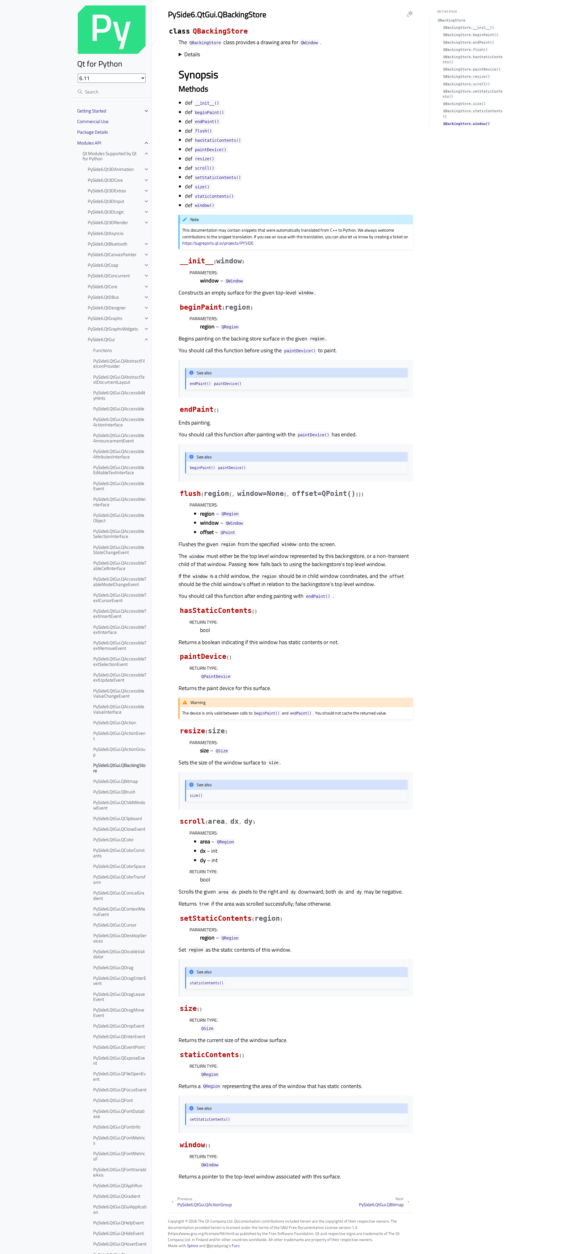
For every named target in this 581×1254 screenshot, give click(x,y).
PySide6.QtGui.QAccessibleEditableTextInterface (118, 470)
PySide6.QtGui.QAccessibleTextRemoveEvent (119, 645)
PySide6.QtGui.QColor (113, 839)
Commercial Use (93, 121)
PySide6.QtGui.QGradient (116, 1196)
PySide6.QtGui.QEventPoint (119, 1047)
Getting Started (91, 110)
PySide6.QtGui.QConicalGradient (118, 895)
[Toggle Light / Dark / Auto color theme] (409, 14)
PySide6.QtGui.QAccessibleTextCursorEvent (119, 597)
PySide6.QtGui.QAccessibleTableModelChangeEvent (119, 581)
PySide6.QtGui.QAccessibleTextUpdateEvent (119, 677)
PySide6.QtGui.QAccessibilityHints (119, 395)
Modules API (89, 142)
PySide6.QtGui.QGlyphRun (117, 1185)
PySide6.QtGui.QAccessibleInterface (119, 502)
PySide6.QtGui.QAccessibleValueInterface (118, 709)
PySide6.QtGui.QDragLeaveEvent (119, 997)
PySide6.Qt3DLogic (106, 211)
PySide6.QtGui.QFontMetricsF (119, 1156)
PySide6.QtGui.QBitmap (115, 781)
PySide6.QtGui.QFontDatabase (119, 1114)
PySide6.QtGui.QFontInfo (116, 1126)
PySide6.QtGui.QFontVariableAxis (119, 1172)
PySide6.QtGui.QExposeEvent (119, 1060)
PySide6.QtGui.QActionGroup (119, 752)
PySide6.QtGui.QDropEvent (118, 1025)
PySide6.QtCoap (103, 265)
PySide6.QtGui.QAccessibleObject (118, 518)
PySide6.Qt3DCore (105, 180)
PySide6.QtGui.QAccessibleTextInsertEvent (119, 613)
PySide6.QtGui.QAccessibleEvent (118, 486)
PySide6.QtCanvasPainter (112, 254)
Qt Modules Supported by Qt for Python (109, 156)
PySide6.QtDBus (103, 297)
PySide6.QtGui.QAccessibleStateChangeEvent (118, 550)
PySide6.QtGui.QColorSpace (119, 866)
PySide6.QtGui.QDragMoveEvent (118, 1012)
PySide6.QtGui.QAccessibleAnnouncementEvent (118, 438)
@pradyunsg (217, 1246)
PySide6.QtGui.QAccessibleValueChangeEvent (118, 693)
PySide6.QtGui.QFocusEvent (119, 1089)
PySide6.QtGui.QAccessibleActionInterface (118, 422)
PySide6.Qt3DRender (108, 222)
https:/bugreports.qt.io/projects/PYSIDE (218, 243)
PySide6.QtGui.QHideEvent (118, 1233)
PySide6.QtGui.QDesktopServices (119, 938)
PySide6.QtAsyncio (105, 233)
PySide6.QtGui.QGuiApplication (119, 1209)
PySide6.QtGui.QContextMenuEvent (119, 911)
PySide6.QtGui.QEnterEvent (119, 1036)
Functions (102, 350)
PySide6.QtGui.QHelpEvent (118, 1222)
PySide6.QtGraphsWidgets (113, 328)
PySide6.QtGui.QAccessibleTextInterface (119, 630)
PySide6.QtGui (101, 339)
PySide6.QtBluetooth (107, 243)
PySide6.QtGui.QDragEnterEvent (119, 981)
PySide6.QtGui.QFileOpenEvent (119, 1076)
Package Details (92, 132)
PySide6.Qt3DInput (106, 201)
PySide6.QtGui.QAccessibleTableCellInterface (119, 565)
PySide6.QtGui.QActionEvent (119, 736)
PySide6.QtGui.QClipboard (117, 818)
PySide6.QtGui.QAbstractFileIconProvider (119, 363)
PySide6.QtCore (102, 286)
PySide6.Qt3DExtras (107, 190)
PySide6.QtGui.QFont (113, 1100)
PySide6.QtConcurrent (109, 275)
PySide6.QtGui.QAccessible (118, 408)
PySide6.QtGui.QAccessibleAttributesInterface (118, 454)
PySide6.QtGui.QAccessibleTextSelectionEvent (119, 661)
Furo (236, 1246)
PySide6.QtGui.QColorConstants (119, 853)
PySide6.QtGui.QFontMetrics (119, 1140)
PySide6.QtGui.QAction (114, 722)
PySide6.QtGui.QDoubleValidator (119, 954)
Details (192, 54)
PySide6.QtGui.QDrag (113, 967)
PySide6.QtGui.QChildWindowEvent (119, 805)
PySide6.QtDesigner (107, 307)
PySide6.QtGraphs (105, 318)
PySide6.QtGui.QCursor (114, 924)
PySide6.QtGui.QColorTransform (119, 879)
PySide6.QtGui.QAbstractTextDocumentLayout (119, 379)
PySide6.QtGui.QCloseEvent (119, 829)
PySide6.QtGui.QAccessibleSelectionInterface (118, 534)
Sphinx (192, 1246)
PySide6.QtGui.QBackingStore (119, 768)
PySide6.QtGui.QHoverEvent (119, 1243)
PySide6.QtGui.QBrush (114, 791)
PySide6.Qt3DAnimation (111, 169)
